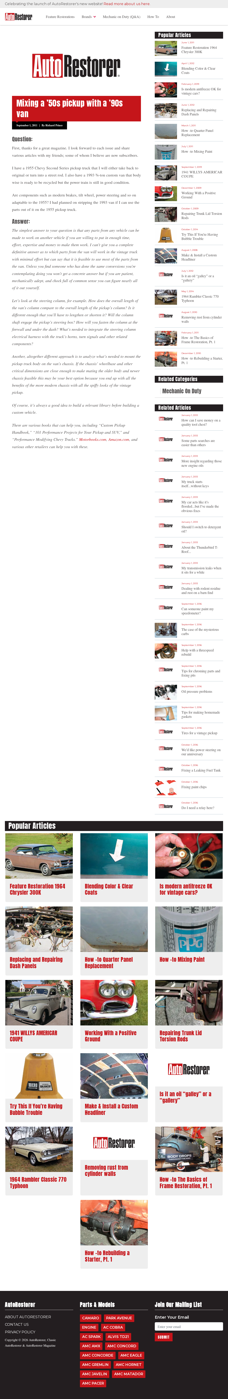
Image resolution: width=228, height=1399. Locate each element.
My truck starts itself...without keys (195, 483)
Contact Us (17, 1324)
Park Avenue (119, 1318)
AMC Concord (121, 1346)
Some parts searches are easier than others (198, 442)
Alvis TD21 (118, 1337)
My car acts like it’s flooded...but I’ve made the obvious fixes (200, 506)
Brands (87, 16)
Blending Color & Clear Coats (198, 70)
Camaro (90, 1318)
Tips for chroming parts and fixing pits (200, 673)
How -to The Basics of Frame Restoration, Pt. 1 (198, 339)
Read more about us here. (127, 4)
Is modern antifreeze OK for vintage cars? (201, 91)
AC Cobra (113, 1327)
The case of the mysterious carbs (200, 631)
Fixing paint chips (194, 786)
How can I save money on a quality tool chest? (200, 422)
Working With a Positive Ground (198, 194)
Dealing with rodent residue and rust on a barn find (200, 590)
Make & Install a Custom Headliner (199, 257)
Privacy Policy (20, 1332)
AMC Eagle (131, 1355)
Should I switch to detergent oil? (201, 528)
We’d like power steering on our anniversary (201, 751)
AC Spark (91, 1337)
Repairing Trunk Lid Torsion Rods (201, 215)
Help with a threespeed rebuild (197, 652)
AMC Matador (128, 1374)
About (170, 16)
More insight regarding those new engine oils (201, 463)
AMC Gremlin (95, 1365)
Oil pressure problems (196, 691)
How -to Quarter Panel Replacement (197, 132)
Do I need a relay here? (197, 807)
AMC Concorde (97, 1355)
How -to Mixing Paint (196, 151)
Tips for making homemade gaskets (200, 714)
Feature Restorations (60, 16)
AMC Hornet (129, 1365)
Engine (89, 1327)
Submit (164, 1337)
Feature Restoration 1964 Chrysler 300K (199, 49)
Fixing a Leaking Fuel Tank (201, 770)
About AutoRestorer (28, 1317)
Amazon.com (118, 439)
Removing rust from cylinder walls (201, 319)
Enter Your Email (172, 1317)
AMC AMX (91, 1346)
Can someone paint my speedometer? (197, 610)
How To (153, 16)
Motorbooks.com (92, 439)
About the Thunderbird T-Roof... (199, 549)
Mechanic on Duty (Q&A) (121, 16)
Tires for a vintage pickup (199, 732)
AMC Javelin (94, 1374)
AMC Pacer (93, 1383)
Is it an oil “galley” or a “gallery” (197, 277)
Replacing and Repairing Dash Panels (198, 111)
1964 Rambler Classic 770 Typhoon (200, 298)
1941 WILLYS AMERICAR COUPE (201, 174)
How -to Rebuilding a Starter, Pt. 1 (202, 360)
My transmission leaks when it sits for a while (201, 570)
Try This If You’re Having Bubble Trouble (199, 236)
